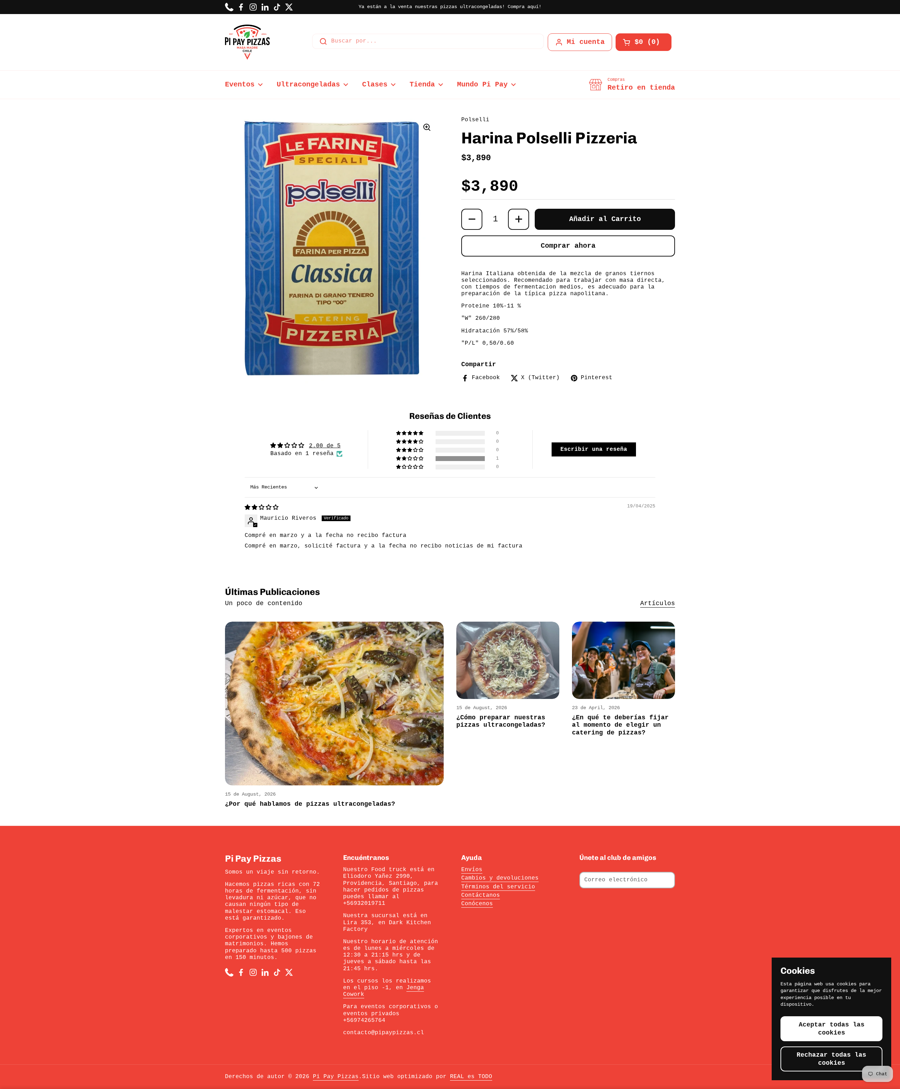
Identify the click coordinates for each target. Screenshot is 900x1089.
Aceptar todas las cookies (831, 1028)
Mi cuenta (586, 42)
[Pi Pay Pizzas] (247, 42)
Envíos (471, 870)
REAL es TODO (471, 1077)
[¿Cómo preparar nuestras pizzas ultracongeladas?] (507, 660)
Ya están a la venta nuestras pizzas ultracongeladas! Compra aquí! (450, 6)
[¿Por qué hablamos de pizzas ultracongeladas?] (334, 704)
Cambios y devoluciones (500, 878)
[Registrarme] (666, 880)
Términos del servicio (498, 887)
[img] (261, 508)
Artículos (657, 603)
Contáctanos (480, 895)
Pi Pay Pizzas (336, 1077)
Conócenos (477, 904)
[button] (643, 42)
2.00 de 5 (325, 446)
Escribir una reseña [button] (593, 449)
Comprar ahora (568, 246)
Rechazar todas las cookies (831, 1059)
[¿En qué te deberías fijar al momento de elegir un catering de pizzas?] (623, 660)
